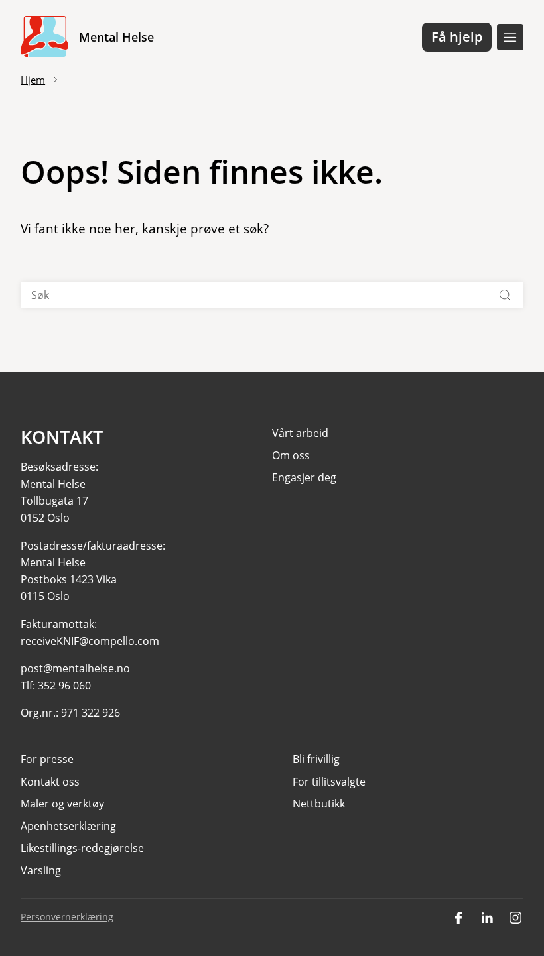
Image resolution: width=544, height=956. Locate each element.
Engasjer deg (304, 477)
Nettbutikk (319, 803)
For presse (47, 759)
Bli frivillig (316, 759)
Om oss (291, 455)
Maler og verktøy (62, 803)
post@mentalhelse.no (75, 668)
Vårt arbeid (300, 433)
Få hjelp (456, 37)
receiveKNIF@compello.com (90, 641)
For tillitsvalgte (329, 781)
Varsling (41, 870)
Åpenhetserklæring (68, 826)
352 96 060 (64, 685)
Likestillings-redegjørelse (82, 848)
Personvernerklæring (67, 916)
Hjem (33, 79)
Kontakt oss (50, 781)
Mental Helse (116, 37)
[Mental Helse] (44, 37)
